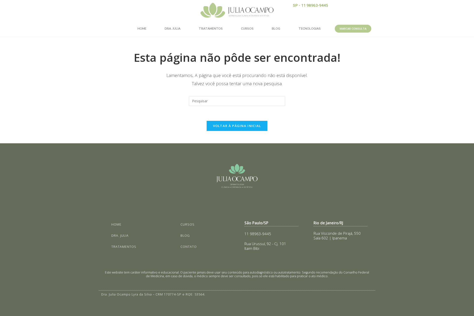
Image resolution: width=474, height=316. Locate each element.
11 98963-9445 (257, 233)
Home (142, 28)
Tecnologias (309, 28)
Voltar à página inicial (237, 126)
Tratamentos (211, 28)
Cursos (247, 28)
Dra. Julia (172, 28)
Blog (276, 28)
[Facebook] (149, 7)
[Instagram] (137, 7)
